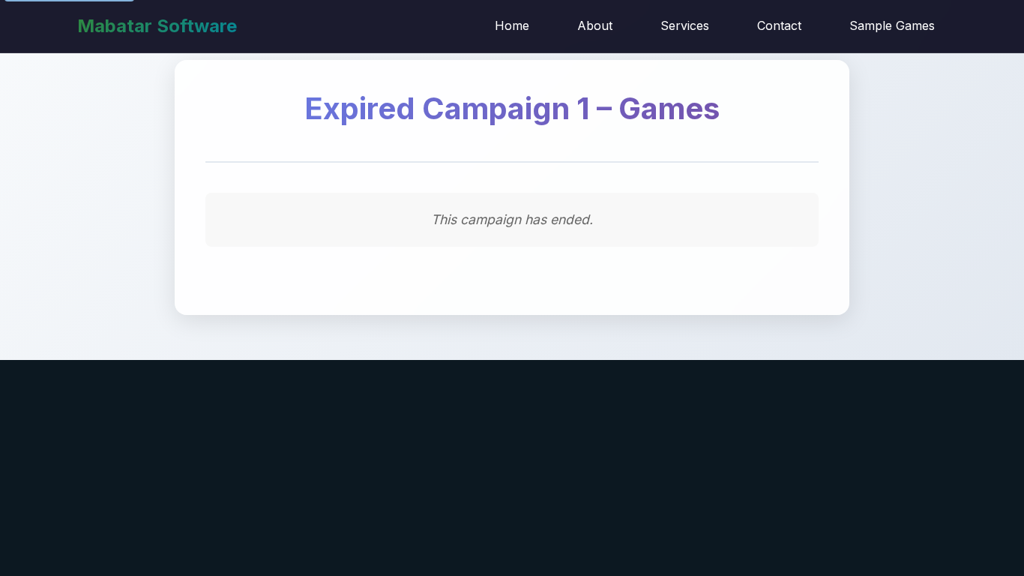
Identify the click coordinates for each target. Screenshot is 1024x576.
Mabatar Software (157, 26)
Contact (779, 25)
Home (512, 25)
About (594, 25)
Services (684, 25)
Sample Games (892, 25)
